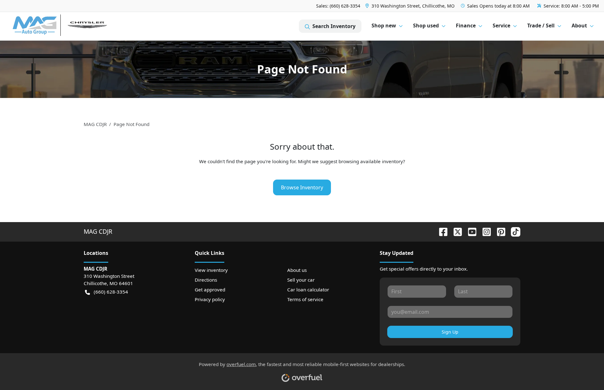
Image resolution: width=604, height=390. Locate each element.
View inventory (211, 270)
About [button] (579, 25)
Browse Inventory (302, 187)
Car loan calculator (308, 289)
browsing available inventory (370, 161)
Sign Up (450, 332)
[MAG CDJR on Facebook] (440, 231)
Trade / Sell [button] (541, 25)
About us (297, 270)
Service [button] (501, 25)
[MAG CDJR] (70, 26)
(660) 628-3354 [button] (111, 292)
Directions (206, 280)
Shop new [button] (384, 25)
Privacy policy (210, 299)
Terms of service (305, 299)
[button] (410, 6)
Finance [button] (466, 25)
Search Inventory (333, 26)
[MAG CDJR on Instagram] (484, 231)
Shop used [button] (426, 25)
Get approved (210, 289)
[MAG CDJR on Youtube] (469, 231)
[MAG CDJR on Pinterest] (498, 231)
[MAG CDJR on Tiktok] (513, 231)
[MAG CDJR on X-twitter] (455, 231)
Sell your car (301, 280)
